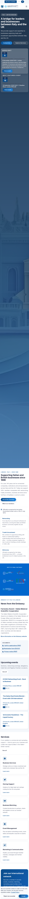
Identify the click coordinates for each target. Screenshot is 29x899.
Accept (23, 896)
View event (7, 71)
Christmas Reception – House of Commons (13, 58)
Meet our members (8, 503)
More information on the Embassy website (14, 636)
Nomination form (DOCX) (12, 648)
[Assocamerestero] (8, 589)
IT (19, 1)
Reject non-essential (9, 896)
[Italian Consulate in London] (8, 573)
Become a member (11, 1)
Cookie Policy (15, 892)
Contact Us (6, 43)
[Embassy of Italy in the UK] (8, 581)
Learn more (6, 771)
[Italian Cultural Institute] (21, 573)
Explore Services (21, 43)
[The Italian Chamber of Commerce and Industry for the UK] (10, 6)
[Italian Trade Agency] (21, 581)
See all (4, 672)
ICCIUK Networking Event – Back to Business (12, 83)
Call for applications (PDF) (12, 645)
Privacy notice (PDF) (10, 651)
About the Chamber (8, 499)
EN (22, 1)
